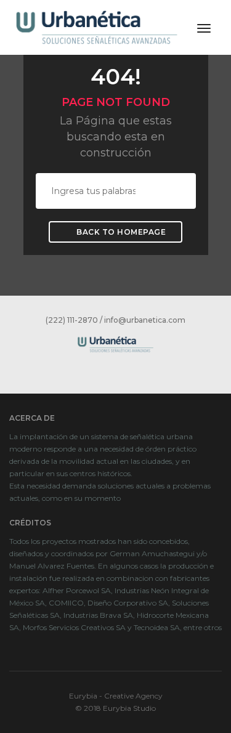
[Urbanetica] (97, 26)
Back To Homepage (120, 232)
